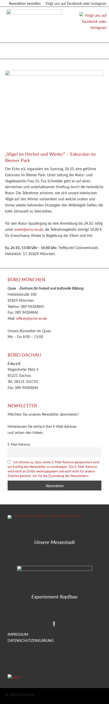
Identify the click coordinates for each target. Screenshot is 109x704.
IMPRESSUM (18, 634)
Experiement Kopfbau (54, 596)
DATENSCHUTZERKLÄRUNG (31, 640)
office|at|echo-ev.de (31, 318)
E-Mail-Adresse (19, 444)
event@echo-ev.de (28, 229)
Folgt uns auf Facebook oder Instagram (76, 3)
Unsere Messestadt (54, 541)
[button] (9, 49)
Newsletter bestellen (25, 3)
